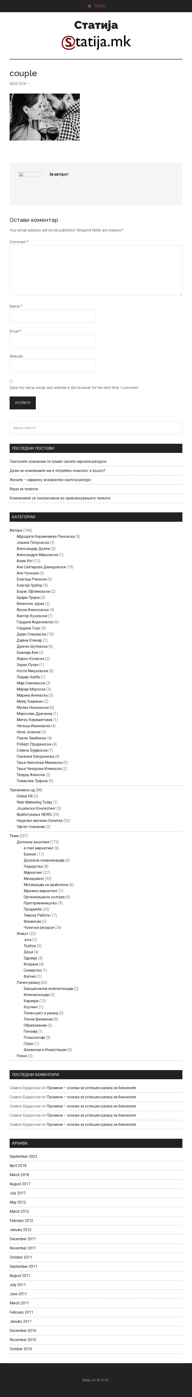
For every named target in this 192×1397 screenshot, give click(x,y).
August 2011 (20, 1275)
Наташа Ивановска (33, 726)
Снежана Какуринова (35, 756)
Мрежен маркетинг (41, 891)
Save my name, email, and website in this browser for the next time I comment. (74, 387)
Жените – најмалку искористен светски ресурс (50, 480)
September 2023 (23, 1156)
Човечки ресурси (39, 927)
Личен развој (28, 982)
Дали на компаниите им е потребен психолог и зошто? (57, 470)
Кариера (31, 1001)
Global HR (25, 796)
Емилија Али (27, 652)
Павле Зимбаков (31, 738)
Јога (27, 940)
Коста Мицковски (32, 671)
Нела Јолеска (29, 732)
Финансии (32, 921)
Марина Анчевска (32, 695)
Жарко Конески (30, 658)
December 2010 (23, 1330)
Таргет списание (31, 826)
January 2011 (21, 1321)
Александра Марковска (37, 555)
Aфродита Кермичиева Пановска (46, 536)
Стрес (29, 1043)
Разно (22, 1056)
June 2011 (18, 1294)
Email (15, 331)
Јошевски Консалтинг (36, 808)
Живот (22, 933)
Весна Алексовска (33, 610)
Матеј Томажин (30, 701)
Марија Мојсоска (31, 689)
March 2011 (19, 1303)
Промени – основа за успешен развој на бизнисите (91, 1088)
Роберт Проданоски (34, 744)
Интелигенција (36, 995)
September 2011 (23, 1266)
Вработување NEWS (34, 814)
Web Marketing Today (34, 802)
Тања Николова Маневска (39, 762)
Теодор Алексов (31, 775)
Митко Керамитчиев (34, 720)
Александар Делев (33, 548)
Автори (16, 530)
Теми (14, 836)
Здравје (30, 958)
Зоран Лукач (27, 665)
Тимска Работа (36, 915)
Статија (96, 24)
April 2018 (18, 1165)
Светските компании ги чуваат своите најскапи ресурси (58, 461)
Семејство (33, 970)
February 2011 (21, 1312)
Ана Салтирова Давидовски (41, 567)
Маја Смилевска (31, 683)
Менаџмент (34, 878)
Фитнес (30, 976)
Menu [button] (99, 6)
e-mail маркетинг (38, 848)
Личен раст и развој (41, 1013)
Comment (19, 242)
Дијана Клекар (29, 640)
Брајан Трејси (28, 597)
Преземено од (22, 790)
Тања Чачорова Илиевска (39, 768)
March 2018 (19, 1175)
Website (16, 356)
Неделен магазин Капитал (40, 820)
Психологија (34, 1037)
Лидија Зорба (28, 677)
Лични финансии (38, 1019)
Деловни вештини (33, 842)
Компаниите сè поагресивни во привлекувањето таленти (60, 498)
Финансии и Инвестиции (45, 1050)
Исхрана (31, 964)
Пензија (30, 1031)
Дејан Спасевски (31, 634)
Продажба (33, 909)
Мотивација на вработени (46, 885)
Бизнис (30, 854)
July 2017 (18, 1193)
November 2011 (23, 1248)
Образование (35, 1025)
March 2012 (19, 1211)
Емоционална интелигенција (48, 988)
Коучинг (31, 1007)
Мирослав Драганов (34, 713)
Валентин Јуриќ (30, 603)
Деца (28, 952)
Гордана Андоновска (35, 622)
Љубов (30, 946)
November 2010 (23, 1340)
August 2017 (20, 1184)
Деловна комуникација (44, 860)
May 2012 (18, 1202)
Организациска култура (44, 897)
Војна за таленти (24, 489)
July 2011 (18, 1285)
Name (16, 306)
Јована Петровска (33, 542)
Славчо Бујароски (32, 750)
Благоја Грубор (29, 585)
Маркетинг (33, 872)
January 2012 (21, 1230)
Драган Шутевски (32, 646)
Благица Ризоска (32, 579)
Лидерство (33, 866)
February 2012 (21, 1220)
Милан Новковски (33, 707)
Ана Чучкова (28, 573)
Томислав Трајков (32, 781)
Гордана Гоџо (28, 628)
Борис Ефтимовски (33, 591)
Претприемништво (40, 903)
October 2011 (21, 1257)
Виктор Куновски (32, 616)
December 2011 (23, 1239)
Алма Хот (25, 561)
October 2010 (21, 1349)
